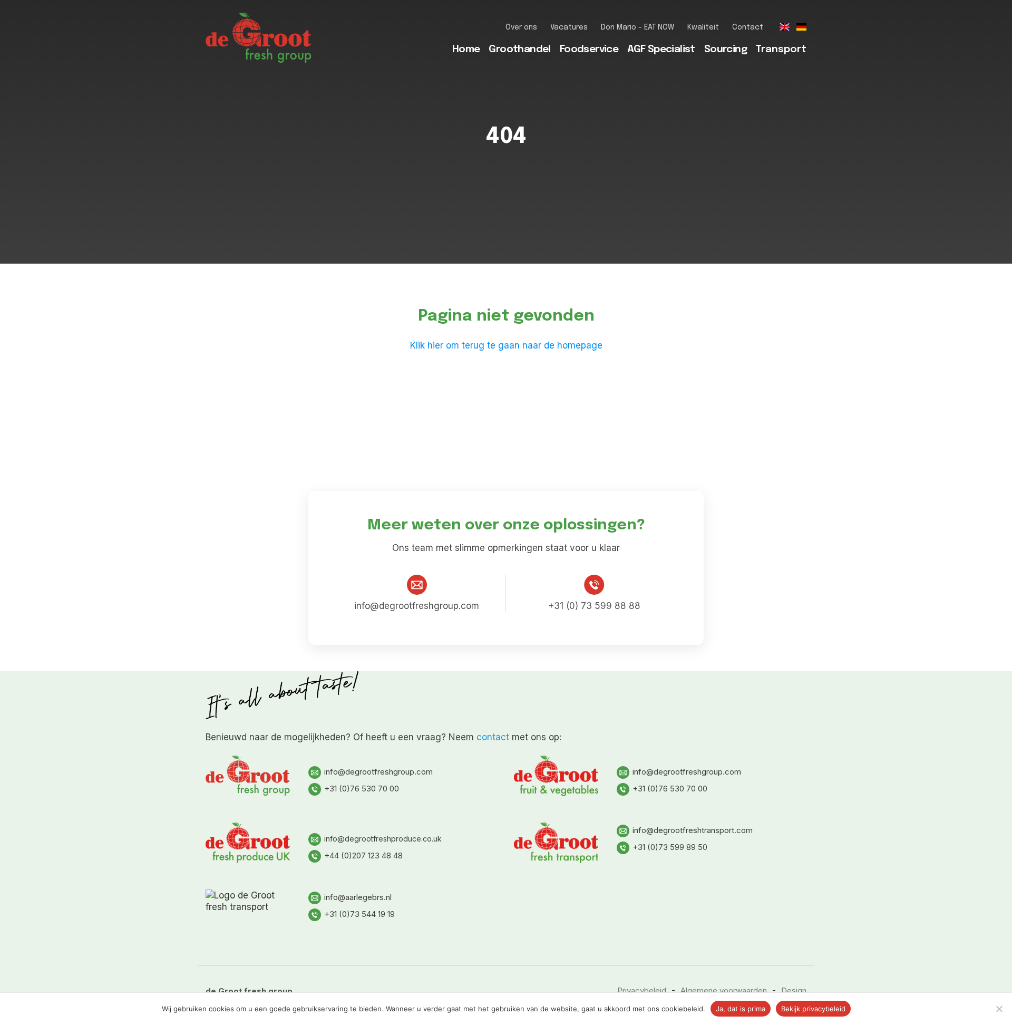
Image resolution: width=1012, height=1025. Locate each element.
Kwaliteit (703, 27)
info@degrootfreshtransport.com (692, 830)
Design (793, 990)
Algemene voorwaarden (723, 990)
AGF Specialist (661, 49)
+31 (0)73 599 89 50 (669, 847)
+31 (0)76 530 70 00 (361, 789)
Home (466, 49)
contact (492, 737)
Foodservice (589, 49)
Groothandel (519, 49)
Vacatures (569, 27)
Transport (781, 49)
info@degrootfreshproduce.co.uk (383, 838)
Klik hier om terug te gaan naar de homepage (506, 345)
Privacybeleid (641, 990)
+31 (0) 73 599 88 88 (594, 606)
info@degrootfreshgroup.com (416, 606)
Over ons (521, 27)
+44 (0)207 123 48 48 (363, 855)
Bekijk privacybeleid (813, 1008)
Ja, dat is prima (740, 1008)
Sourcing (725, 49)
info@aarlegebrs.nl (358, 897)
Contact (747, 27)
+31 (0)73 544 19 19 (359, 914)
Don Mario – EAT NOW (637, 27)
